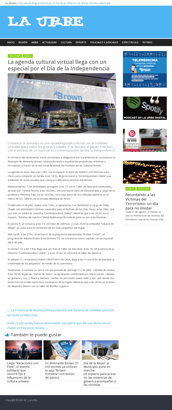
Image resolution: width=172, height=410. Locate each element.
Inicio (10, 42)
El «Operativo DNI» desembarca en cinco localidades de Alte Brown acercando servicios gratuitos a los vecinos (78, 3)
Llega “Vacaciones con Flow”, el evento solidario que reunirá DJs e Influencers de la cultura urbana (22, 372)
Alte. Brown (14, 55)
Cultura (66, 42)
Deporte (81, 42)
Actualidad (49, 42)
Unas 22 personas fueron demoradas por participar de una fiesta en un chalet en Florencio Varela (58, 325)
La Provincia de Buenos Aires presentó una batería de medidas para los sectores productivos (60, 312)
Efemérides (143, 188)
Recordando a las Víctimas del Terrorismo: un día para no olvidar (141, 201)
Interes (147, 42)
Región (22, 42)
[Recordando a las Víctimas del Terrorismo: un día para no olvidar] (145, 162)
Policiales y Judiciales (104, 42)
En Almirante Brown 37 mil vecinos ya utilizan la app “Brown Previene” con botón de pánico (61, 370)
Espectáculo (130, 42)
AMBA (34, 42)
